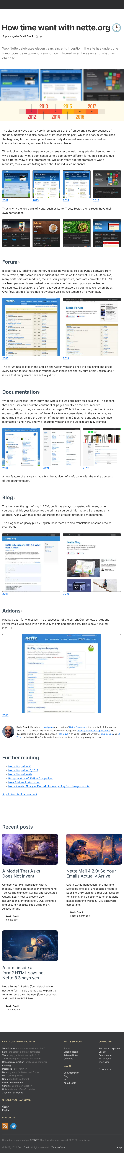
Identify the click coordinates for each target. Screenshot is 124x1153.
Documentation (71, 1072)
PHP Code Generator (13, 1082)
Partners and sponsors (110, 1048)
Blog (66, 1076)
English (6, 1110)
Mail (12, 1075)
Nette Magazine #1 (19, 766)
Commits (68, 1058)
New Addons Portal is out (24, 782)
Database (14, 1068)
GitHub (102, 1051)
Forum (67, 1048)
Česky (5, 1106)
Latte (21, 1051)
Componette (105, 1055)
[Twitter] (13, 1126)
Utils (18, 1089)
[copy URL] (18, 262)
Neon (15, 1079)
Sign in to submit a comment (19, 794)
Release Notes (71, 1055)
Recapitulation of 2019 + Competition (30, 778)
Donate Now (105, 1069)
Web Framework (23, 1048)
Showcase (104, 1062)
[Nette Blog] (5, 1126)
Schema (17, 1085)
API (65, 1079)
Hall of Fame (105, 1058)
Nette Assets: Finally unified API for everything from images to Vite (49, 786)
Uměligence (48, 727)
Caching (6, 1065)
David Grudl (26, 36)
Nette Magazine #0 (20, 774)
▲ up (119, 1147)
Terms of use (58, 1147)
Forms (20, 1072)
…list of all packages (12, 1092)
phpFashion (107, 734)
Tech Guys (62, 734)
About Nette (70, 1083)
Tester (20, 1055)
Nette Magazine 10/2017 (23, 770)
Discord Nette (71, 1051)
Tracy (21, 1058)
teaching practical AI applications (93, 730)
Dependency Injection (24, 1062)
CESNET (34, 1140)
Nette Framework (78, 727)
